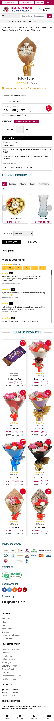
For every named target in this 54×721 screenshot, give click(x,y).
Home (4, 21)
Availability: (14, 96)
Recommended (9, 2)
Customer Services (11, 701)
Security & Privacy (9, 666)
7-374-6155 (11, 695)
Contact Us (7, 684)
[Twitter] (9, 589)
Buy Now (32, 242)
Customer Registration (11, 649)
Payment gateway (11, 543)
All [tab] (4, 184)
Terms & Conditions (10, 669)
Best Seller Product (26, 2)
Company (6, 613)
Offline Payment (8, 659)
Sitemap (5, 632)
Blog (4, 622)
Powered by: (8, 596)
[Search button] (49, 16)
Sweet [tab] (32, 184)
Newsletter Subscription (11, 635)
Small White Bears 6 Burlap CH (26, 121)
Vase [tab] (5, 189)
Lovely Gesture (39, 379)
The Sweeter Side (14, 379)
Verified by (7, 566)
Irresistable (14, 478)
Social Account (10, 583)
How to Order (7, 656)
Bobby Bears (31, 21)
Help (50, 2)
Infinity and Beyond (40, 478)
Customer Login (8, 652)
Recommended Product (11, 675)
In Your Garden (14, 527)
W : (17, 167)
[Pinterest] (19, 589)
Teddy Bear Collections (17, 21)
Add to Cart (11, 242)
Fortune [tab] (12, 184)
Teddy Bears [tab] (44, 184)
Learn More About (11, 644)
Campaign (6, 672)
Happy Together (40, 527)
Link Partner (7, 638)
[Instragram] (14, 589)
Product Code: (11, 101)
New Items (40, 2)
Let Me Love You (40, 428)
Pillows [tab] (23, 184)
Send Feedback (11, 689)
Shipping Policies (9, 662)
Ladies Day (14, 428)
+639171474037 (13, 692)
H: (27, 167)
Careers (5, 625)
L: (7, 167)
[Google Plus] (25, 589)
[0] (47, 716)
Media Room (7, 628)
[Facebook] (4, 589)
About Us (6, 618)
